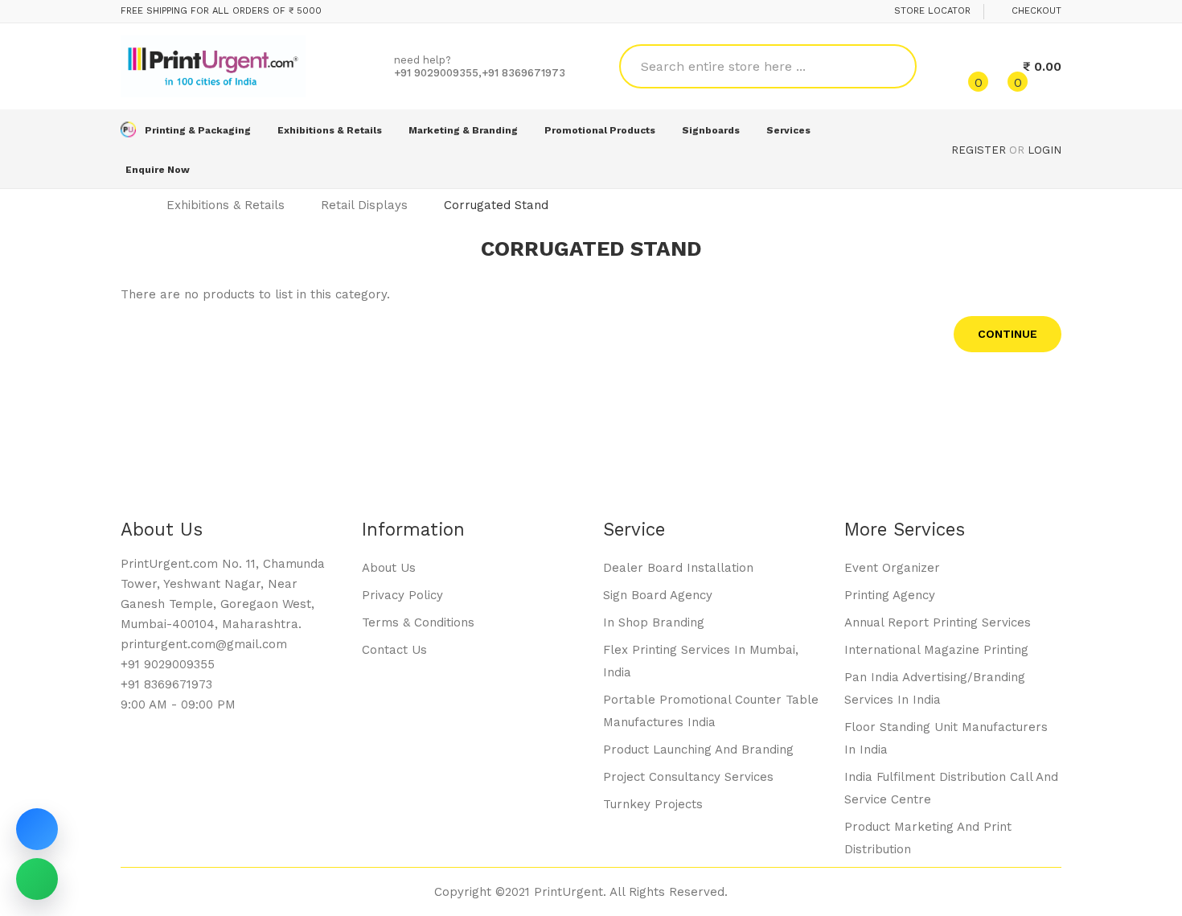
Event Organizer (892, 568)
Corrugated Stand (496, 205)
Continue (1007, 333)
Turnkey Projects (653, 804)
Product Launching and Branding (698, 749)
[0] (964, 67)
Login (1044, 150)
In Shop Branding (653, 622)
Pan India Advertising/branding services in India (934, 688)
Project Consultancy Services (688, 777)
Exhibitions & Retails (225, 205)
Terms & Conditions (418, 622)
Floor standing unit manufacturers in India (946, 738)
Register (978, 150)
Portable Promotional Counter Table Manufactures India (711, 710)
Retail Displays (364, 205)
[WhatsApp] (37, 879)
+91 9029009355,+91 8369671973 (479, 73)
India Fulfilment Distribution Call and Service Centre (951, 788)
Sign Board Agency (657, 595)
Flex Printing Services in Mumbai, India (700, 661)
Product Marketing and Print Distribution (928, 837)
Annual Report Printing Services (937, 622)
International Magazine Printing (936, 650)
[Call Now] (37, 829)
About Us (389, 568)
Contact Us (394, 650)
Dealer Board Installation (678, 568)
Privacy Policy (402, 595)
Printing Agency (889, 595)
